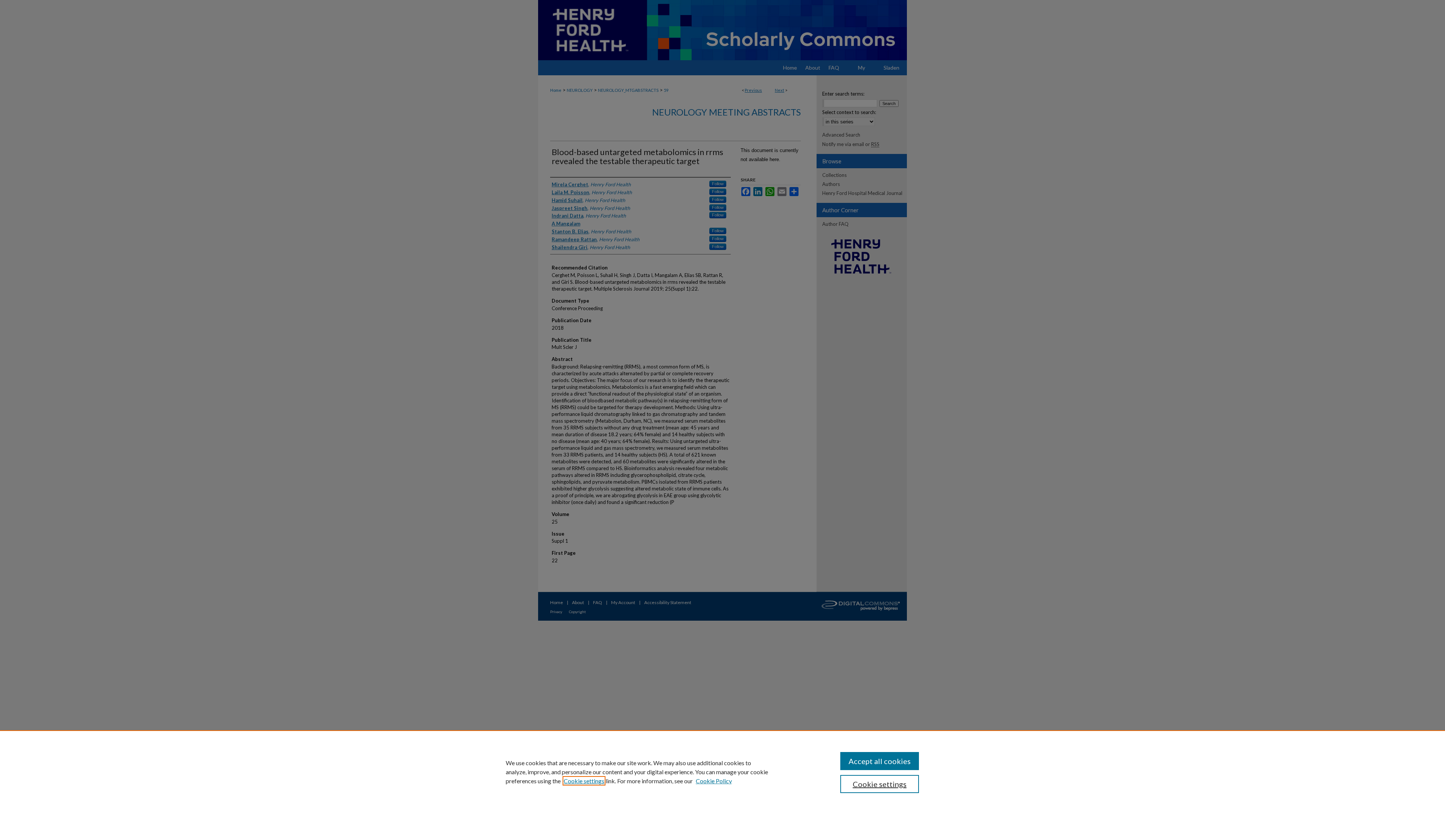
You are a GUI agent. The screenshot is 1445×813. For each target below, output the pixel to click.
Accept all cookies (880, 761)
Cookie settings (584, 780)
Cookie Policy (714, 780)
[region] (722, 771)
